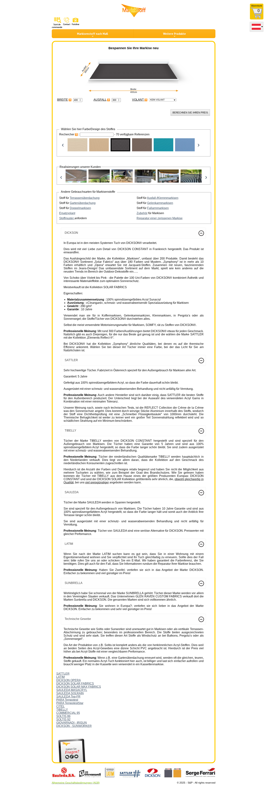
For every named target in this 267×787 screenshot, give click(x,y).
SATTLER (63, 673)
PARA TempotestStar (69, 703)
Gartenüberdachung (83, 203)
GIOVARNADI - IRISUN (71, 722)
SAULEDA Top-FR (68, 696)
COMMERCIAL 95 (68, 712)
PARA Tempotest (67, 699)
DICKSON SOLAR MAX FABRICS (78, 686)
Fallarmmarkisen (158, 208)
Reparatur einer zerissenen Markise (160, 218)
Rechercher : (69, 134)
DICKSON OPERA (68, 680)
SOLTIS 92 (63, 719)
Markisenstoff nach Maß (92, 34)
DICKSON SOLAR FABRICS (75, 683)
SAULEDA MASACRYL (71, 690)
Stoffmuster (66, 218)
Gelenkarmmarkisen (160, 203)
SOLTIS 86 (63, 716)
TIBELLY (62, 709)
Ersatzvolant (67, 213)
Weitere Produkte (174, 34)
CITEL (60, 706)
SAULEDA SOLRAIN (70, 693)
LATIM (60, 676)
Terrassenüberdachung (85, 197)
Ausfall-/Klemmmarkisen (162, 197)
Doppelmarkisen (80, 208)
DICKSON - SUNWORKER (74, 725)
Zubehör (142, 213)
